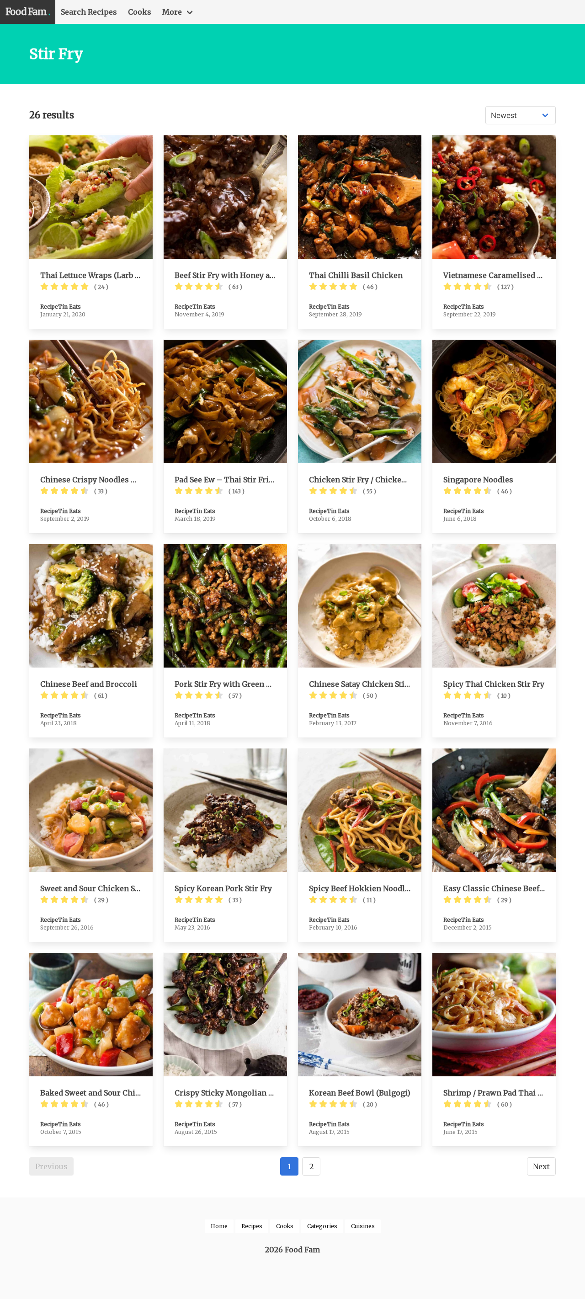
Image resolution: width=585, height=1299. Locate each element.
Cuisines (363, 1226)
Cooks (139, 11)
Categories (322, 1226)
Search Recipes (89, 11)
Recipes (251, 1226)
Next (541, 1166)
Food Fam (27, 11)
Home (219, 1226)
